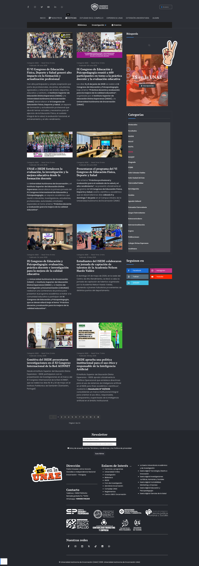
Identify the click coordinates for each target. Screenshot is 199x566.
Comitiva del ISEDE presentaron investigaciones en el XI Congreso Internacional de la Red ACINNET (48, 363)
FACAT (130, 141)
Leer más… (30, 122)
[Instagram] (35, 7)
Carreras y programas (114, 469)
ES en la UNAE (147, 77)
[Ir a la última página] (98, 417)
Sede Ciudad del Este (136, 178)
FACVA (130, 146)
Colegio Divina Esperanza (138, 243)
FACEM (131, 136)
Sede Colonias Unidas (136, 172)
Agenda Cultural (134, 201)
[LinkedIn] (55, 7)
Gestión (131, 195)
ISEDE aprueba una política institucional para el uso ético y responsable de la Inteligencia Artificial (97, 364)
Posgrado (132, 162)
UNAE (138, 562)
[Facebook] (28, 7)
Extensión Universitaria (137, 207)
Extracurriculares (135, 218)
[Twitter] (41, 7)
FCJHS (130, 167)
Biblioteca (109, 477)
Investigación (133, 189)
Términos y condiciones (99, 448)
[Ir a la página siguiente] (94, 417)
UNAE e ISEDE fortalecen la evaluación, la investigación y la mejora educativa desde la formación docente (47, 173)
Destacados (132, 124)
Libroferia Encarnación (114, 486)
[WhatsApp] (62, 7)
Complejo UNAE (111, 489)
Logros (131, 231)
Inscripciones (148, 86)
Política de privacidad (122, 448)
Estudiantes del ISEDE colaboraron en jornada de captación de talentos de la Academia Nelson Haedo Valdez (99, 266)
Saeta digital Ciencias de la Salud (153, 493)
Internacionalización (136, 225)
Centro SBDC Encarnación (115, 494)
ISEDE (37, 63)
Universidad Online (135, 183)
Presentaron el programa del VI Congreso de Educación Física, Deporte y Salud (97, 172)
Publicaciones (133, 237)
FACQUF (131, 157)
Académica (132, 248)
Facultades (132, 131)
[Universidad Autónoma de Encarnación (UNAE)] (99, 7)
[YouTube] (48, 7)
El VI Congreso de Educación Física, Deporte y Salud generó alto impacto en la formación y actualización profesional (49, 74)
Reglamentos (110, 491)
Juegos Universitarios (136, 213)
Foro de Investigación (113, 483)
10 (90, 417)
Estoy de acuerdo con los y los (100, 448)
